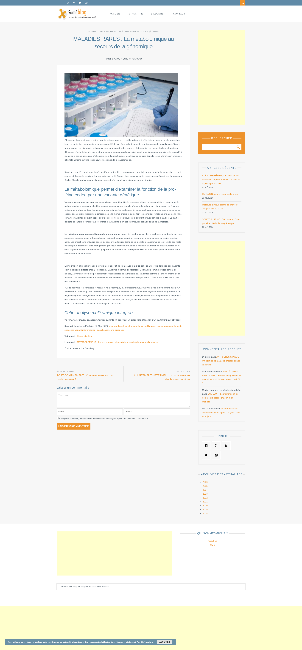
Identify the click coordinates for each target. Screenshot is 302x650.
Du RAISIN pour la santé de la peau (220, 194)
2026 (205, 482)
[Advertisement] (221, 77)
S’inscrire (136, 13)
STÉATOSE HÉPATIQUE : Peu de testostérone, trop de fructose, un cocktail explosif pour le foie (221, 179)
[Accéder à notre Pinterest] (217, 446)
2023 (205, 494)
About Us (212, 541)
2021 (205, 501)
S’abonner (158, 13)
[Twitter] (80, 3)
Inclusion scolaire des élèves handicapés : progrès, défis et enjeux (221, 412)
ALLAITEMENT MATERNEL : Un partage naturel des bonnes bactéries (162, 377)
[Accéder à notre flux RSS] (227, 446)
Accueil (115, 13)
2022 (205, 497)
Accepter (164, 641)
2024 (205, 490)
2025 (205, 486)
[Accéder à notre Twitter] (207, 455)
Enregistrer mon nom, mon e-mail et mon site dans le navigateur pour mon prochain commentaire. (103, 418)
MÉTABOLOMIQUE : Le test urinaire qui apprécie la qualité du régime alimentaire (117, 342)
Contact (179, 13)
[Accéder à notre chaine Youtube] (217, 455)
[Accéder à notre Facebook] (207, 446)
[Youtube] (86, 3)
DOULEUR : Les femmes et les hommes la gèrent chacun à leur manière (220, 398)
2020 (205, 505)
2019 (205, 509)
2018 (205, 513)
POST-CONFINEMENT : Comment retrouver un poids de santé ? (84, 377)
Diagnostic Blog (84, 336)
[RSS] (68, 3)
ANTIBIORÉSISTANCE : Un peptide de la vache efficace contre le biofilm (221, 361)
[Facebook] (74, 3)
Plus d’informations (145, 642)
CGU (212, 545)
